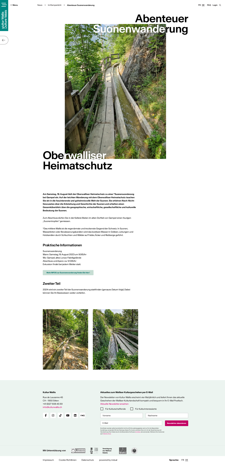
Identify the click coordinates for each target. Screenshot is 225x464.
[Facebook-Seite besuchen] (46, 415)
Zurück (4, 40)
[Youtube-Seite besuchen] (68, 415)
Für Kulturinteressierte (146, 409)
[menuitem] (48, 460)
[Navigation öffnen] (3, 5)
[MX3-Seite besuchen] (82, 415)
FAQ (209, 5)
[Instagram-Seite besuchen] (53, 415)
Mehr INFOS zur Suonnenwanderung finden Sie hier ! (68, 273)
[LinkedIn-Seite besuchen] (75, 415)
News (39, 5)
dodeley (138, 432)
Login (215, 5)
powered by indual (108, 460)
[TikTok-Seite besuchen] (60, 415)
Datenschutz (107, 434)
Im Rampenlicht (54, 5)
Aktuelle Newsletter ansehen (114, 404)
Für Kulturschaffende (115, 409)
